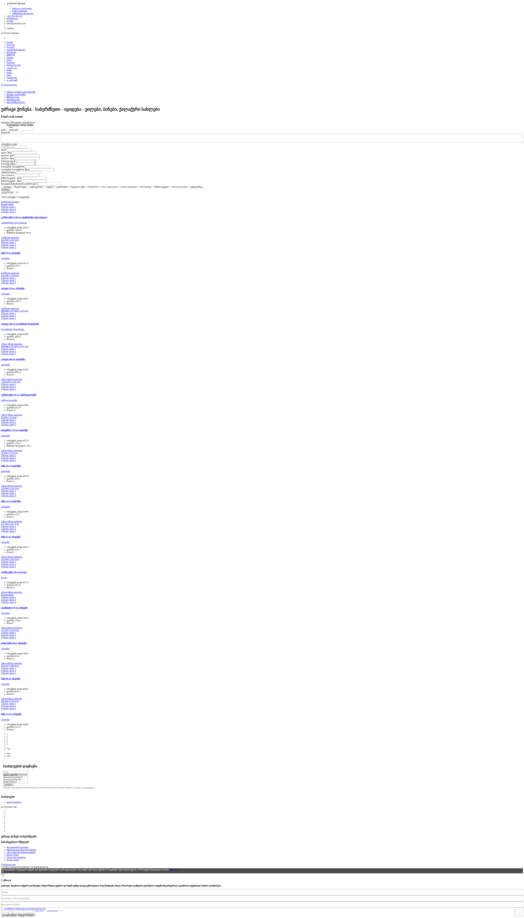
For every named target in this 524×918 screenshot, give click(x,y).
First (8, 753)
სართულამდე (8, 164)
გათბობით (62, 187)
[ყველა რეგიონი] (15, 775)
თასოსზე (5, 365)
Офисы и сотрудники (22, 8)
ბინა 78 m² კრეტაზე (10, 253)
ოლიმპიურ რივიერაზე (12, 329)
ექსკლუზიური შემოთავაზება (21, 852)
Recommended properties (18, 847)
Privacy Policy (90, 787)
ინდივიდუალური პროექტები (21, 850)
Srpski (9, 72)
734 (8, 749)
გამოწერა (8, 785)
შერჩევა (5, 190)
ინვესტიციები (13, 100)
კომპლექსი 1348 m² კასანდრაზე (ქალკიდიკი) (24, 217)
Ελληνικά (11, 45)
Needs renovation (179, 187)
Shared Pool (93, 187)
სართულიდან (8, 161)
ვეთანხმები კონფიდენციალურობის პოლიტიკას (24, 909)
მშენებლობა (13, 97)
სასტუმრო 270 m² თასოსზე (14, 430)
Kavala (4, 578)
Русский (10, 47)
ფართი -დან (7, 155)
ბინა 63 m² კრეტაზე (10, 537)
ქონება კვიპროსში (16, 94)
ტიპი (3, 130)
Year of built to (7, 175)
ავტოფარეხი (36, 187)
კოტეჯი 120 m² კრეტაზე (12, 288)
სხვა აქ (173, 869)
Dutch (9, 60)
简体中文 (11, 55)
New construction (109, 187)
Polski (9, 70)
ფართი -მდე (7, 158)
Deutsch (10, 57)
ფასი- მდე (6, 152)
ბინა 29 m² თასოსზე (11, 466)
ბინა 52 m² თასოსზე (11, 501)
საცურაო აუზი (78, 187)
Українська (12, 77)
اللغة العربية (12, 80)
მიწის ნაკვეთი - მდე (11, 181)
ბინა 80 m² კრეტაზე (10, 678)
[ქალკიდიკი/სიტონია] (15, 779)
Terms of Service (52, 910)
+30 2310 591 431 (15, 16)
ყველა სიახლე (14, 802)
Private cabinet (13, 860)
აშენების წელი (8, 172)
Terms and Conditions (16, 857)
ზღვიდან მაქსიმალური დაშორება (18, 184)
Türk (9, 75)
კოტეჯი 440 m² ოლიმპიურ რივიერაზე (20, 324)
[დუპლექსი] (20, 130)
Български (11, 52)
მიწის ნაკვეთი (161, 187)
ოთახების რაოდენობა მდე (15, 169)
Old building (145, 187)
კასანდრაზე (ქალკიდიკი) (14, 223)
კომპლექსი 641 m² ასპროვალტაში (18, 395)
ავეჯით (49, 187)
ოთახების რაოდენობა (12, 166)
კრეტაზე (5, 258)
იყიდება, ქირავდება (11, 122)
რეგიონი (5, 132)
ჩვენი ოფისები (19, 11)
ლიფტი (7, 187)
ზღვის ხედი (20, 187)
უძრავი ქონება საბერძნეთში (21, 92)
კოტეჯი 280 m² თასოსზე (13, 359)
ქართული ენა (14, 65)
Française (11, 62)
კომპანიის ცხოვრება (22, 13)
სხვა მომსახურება (16, 102)
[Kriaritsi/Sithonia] (15, 782)
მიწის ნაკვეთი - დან (11, 178)
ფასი (3, 150)
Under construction (128, 187)
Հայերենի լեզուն (16, 50)
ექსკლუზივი (196, 187)
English (10, 42)
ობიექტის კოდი (9, 144)
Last (8, 756)
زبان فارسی (12, 68)
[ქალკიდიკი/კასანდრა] (15, 777)
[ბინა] (20, 127)
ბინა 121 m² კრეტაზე (11, 714)
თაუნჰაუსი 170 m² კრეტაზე (14, 608)
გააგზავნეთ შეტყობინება (18, 914)
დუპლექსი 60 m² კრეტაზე (14, 643)
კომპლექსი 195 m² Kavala (14, 572)
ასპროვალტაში (9, 400)
